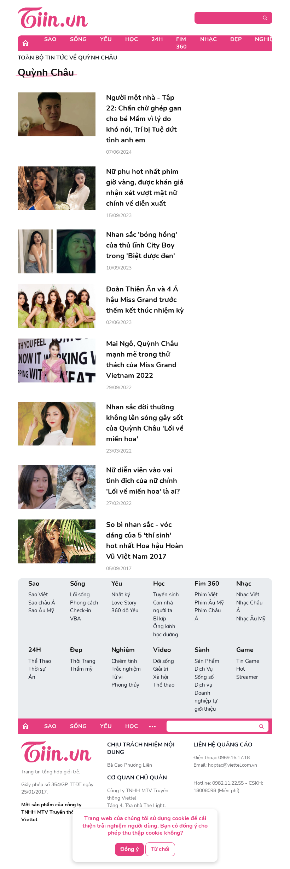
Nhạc (208, 39)
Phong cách (84, 602)
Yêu (106, 39)
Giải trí (160, 668)
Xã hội (160, 677)
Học (131, 39)
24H (157, 39)
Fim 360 (181, 43)
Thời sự (36, 668)
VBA (75, 618)
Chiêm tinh (124, 661)
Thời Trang (82, 661)
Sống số (204, 677)
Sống (78, 39)
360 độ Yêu (124, 610)
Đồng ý (129, 849)
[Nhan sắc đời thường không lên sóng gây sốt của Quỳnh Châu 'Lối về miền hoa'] (56, 424)
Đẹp (236, 39)
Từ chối (160, 849)
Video (162, 650)
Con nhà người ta (163, 606)
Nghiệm (266, 39)
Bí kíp (159, 618)
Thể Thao (39, 661)
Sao (50, 39)
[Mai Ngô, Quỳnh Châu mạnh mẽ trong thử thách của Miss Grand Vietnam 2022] (56, 360)
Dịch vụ (203, 684)
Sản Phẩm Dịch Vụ (207, 665)
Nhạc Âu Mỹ (251, 618)
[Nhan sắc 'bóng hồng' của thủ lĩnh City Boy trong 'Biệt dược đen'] (56, 251)
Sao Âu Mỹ (41, 610)
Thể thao (163, 684)
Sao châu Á (41, 602)
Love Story (124, 602)
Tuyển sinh (166, 594)
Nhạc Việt (247, 594)
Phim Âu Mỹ (209, 602)
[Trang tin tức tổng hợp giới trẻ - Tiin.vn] (53, 17)
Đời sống (163, 661)
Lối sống (80, 594)
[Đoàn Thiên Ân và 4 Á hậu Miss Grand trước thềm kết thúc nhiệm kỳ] (56, 306)
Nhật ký (120, 594)
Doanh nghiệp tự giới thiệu (206, 700)
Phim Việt (206, 594)
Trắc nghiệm (126, 668)
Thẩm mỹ (81, 668)
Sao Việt (38, 594)
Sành (202, 650)
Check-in (80, 610)
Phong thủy (125, 684)
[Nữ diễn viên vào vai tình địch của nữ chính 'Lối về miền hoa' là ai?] (56, 487)
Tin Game (247, 661)
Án (31, 677)
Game (245, 650)
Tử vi (116, 677)
